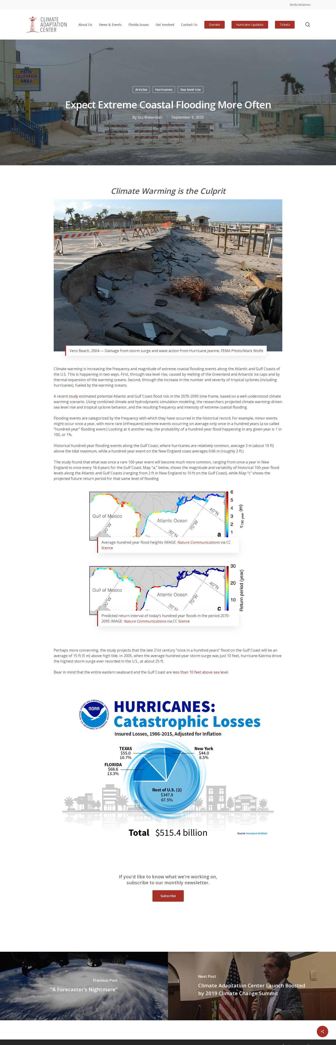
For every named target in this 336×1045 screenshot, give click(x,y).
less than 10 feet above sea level (200, 672)
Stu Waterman (150, 117)
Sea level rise (190, 89)
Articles (141, 89)
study (73, 396)
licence (107, 547)
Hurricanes (163, 89)
